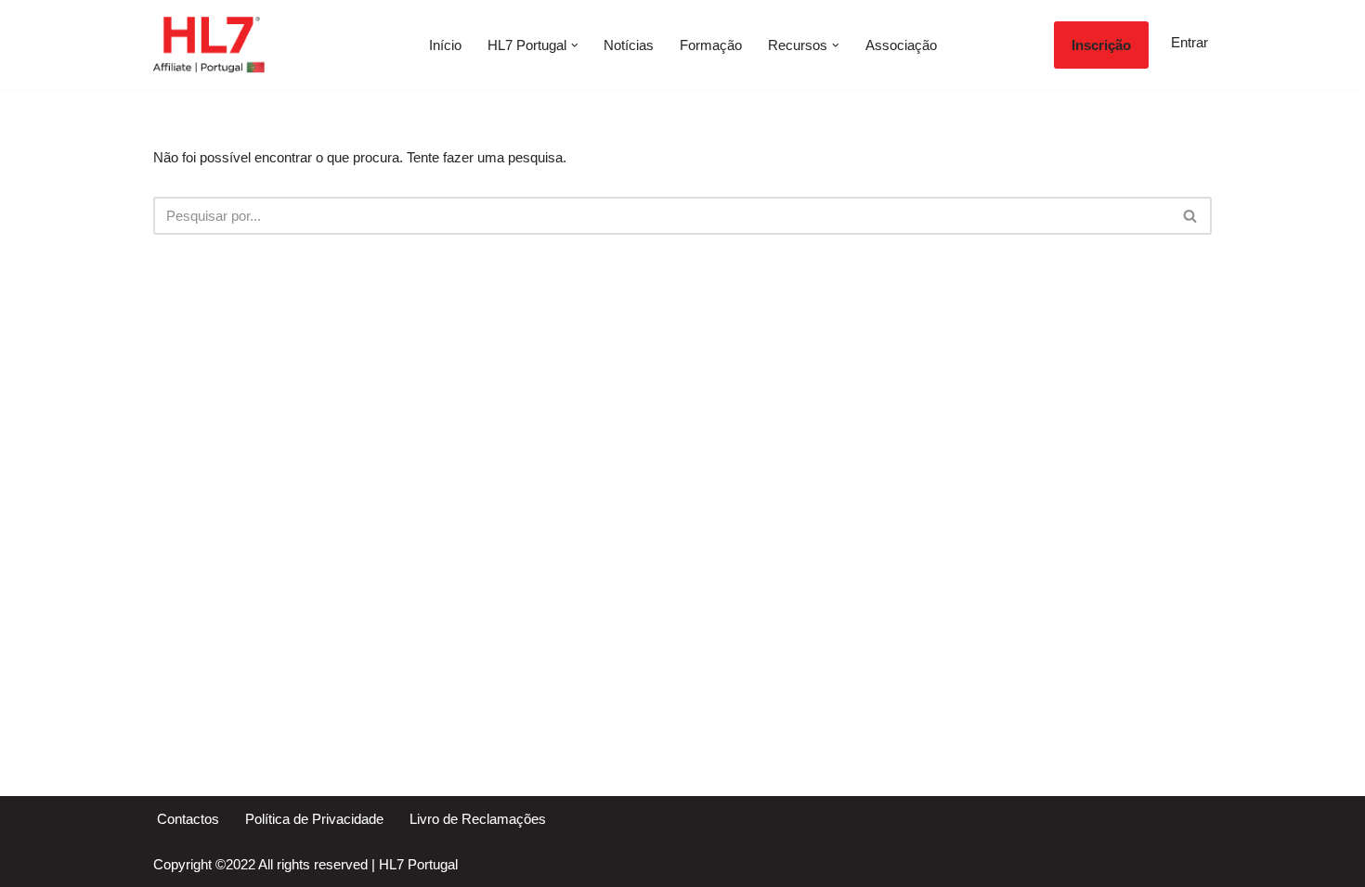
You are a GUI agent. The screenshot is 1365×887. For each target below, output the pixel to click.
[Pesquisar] (1191, 216)
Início (445, 45)
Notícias (629, 45)
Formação (711, 45)
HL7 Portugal (418, 864)
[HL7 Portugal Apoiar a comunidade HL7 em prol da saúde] (209, 45)
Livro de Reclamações (478, 819)
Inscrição (1101, 45)
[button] (574, 45)
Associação (901, 45)
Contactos (188, 819)
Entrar (1189, 42)
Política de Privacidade (314, 819)
